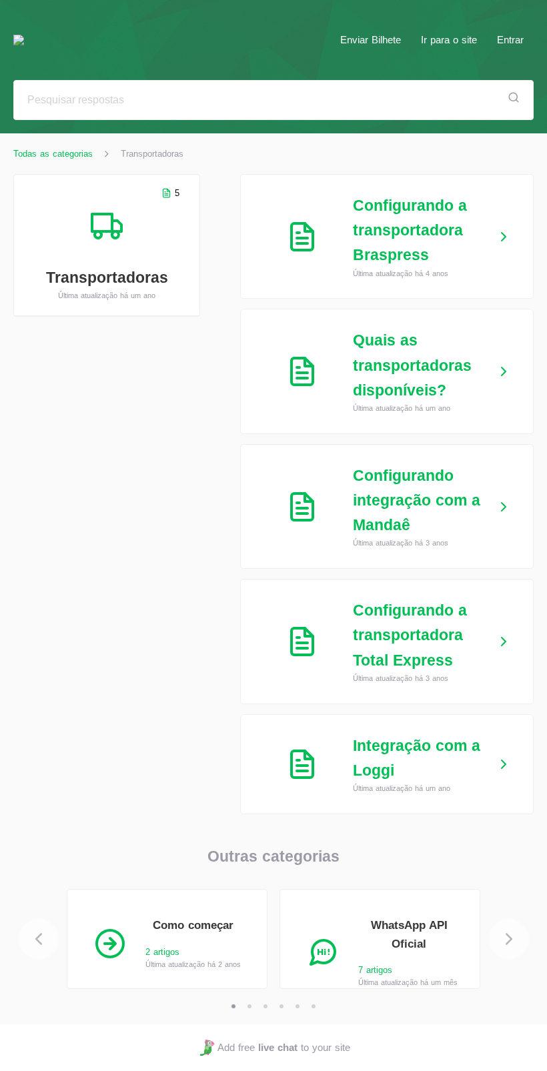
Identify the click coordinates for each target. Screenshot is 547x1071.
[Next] (509, 939)
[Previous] (39, 939)
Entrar (510, 39)
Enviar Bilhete (370, 39)
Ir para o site (449, 39)
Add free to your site (283, 1047)
